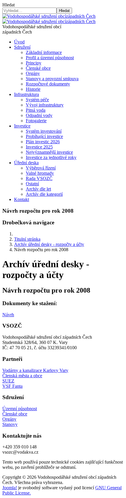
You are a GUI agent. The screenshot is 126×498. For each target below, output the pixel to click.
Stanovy (10, 424)
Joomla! (9, 487)
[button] (22, 47)
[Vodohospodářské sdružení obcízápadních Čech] (49, 19)
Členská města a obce (22, 375)
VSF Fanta (12, 386)
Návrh (8, 314)
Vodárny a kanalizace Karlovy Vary (35, 370)
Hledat (8, 4)
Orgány (9, 419)
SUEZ (8, 380)
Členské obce (14, 413)
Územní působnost (19, 408)
